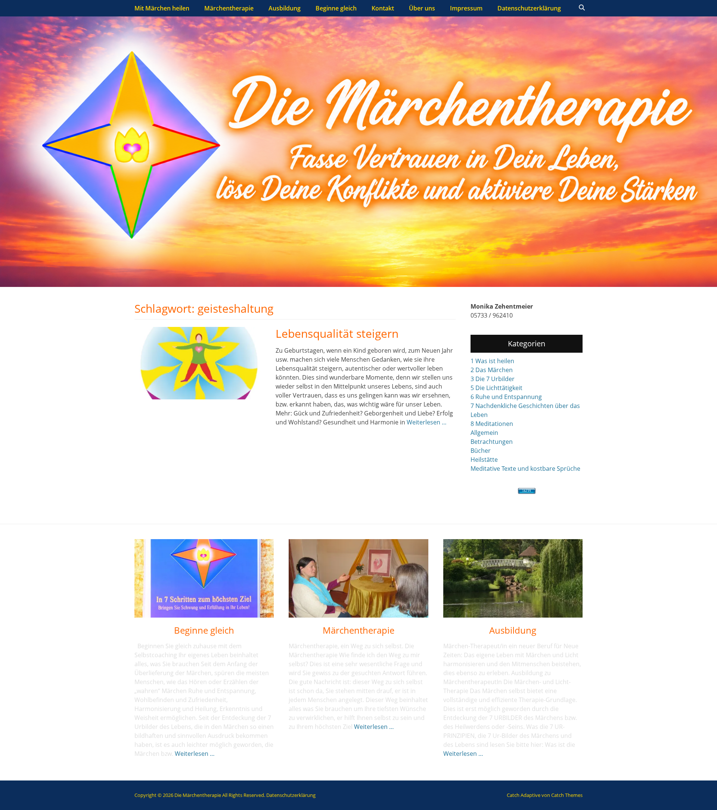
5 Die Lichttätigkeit (496, 388)
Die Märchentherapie (197, 795)
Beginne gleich (336, 8)
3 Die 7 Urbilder (493, 379)
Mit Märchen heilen (161, 8)
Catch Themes (567, 795)
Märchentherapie (229, 8)
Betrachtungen (492, 442)
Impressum (466, 8)
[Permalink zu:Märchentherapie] (358, 578)
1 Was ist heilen (492, 361)
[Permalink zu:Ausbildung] (513, 578)
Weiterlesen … (427, 422)
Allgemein (484, 433)
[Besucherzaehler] (527, 491)
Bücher (481, 450)
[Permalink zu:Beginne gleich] (204, 578)
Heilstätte (484, 459)
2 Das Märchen (492, 370)
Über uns (422, 8)
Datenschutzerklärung (529, 8)
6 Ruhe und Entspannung (506, 397)
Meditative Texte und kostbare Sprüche (525, 468)
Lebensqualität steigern (337, 333)
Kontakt (383, 8)
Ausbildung (285, 8)
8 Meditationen (492, 424)
